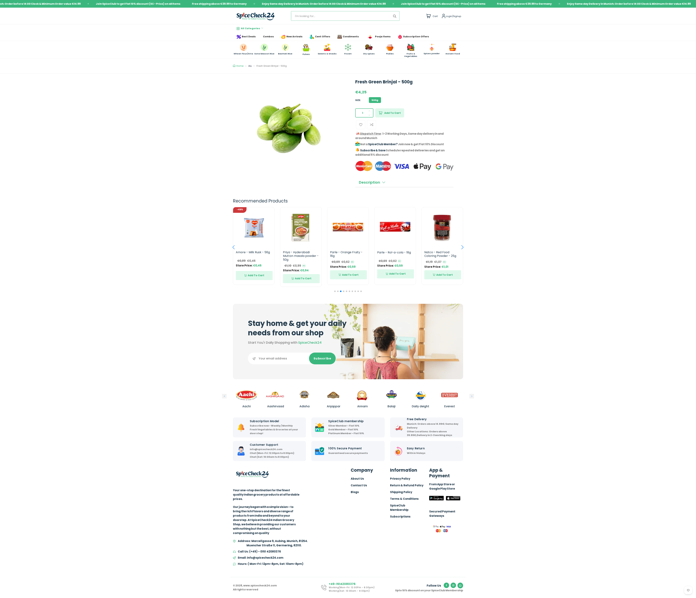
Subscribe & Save (373, 150)
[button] (233, 247)
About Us (357, 479)
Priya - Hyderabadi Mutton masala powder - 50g (254, 256)
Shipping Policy (401, 492)
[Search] (395, 15)
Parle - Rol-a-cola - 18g (347, 252)
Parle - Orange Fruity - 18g (299, 254)
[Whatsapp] (460, 585)
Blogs (355, 492)
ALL (250, 66)
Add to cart (392, 113)
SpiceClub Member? (383, 144)
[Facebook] (446, 585)
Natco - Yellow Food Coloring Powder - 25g (440, 254)
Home (240, 66)
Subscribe (322, 358)
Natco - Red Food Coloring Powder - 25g (393, 254)
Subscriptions (400, 516)
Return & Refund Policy (406, 485)
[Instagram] (453, 585)
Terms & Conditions (404, 499)
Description (369, 182)
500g (375, 100)
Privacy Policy (400, 479)
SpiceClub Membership (399, 508)
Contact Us (359, 485)
